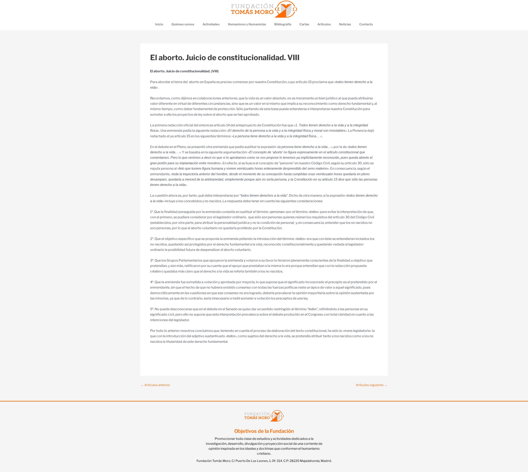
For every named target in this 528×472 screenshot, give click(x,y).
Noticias (345, 24)
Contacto (366, 24)
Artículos (324, 24)
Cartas (304, 24)
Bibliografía (282, 24)
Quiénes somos (182, 24)
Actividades (211, 24)
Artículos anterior (155, 385)
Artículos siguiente (371, 385)
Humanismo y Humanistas (247, 24)
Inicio (159, 24)
